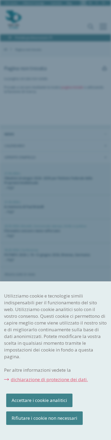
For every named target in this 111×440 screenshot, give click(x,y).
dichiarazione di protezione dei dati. (49, 379)
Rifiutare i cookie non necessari (44, 418)
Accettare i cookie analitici (39, 400)
